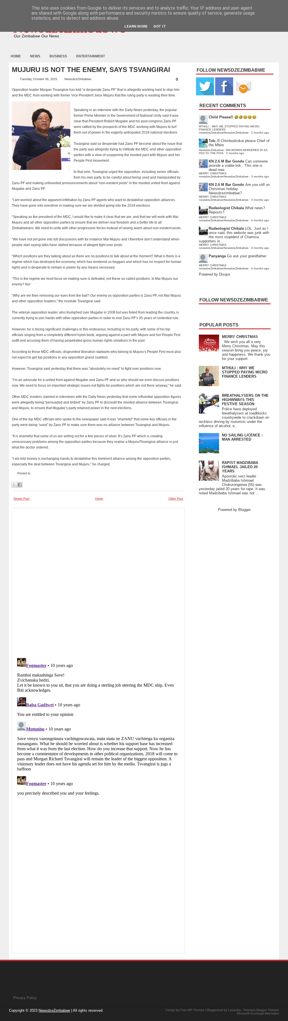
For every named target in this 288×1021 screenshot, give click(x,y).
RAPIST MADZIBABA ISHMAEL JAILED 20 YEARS (240, 467)
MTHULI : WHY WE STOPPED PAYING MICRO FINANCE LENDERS (244, 372)
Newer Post (22, 498)
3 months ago (260, 176)
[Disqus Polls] (98, 581)
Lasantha (234, 1010)
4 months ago (260, 220)
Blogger (244, 510)
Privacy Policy (25, 998)
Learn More (136, 26)
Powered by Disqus (214, 274)
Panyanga (217, 256)
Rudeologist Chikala (226, 208)
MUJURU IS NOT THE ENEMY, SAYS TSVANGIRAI (91, 69)
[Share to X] (14, 485)
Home (16, 56)
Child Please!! (221, 117)
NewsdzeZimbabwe (54, 1010)
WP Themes (196, 1010)
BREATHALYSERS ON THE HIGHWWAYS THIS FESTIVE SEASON (245, 399)
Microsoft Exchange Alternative (258, 1013)
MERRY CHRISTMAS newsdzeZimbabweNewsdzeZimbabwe (224, 175)
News (35, 56)
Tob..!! (214, 141)
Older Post (175, 498)
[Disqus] (98, 726)
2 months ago (260, 132)
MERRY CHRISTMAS (240, 337)
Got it (159, 26)
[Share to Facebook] (19, 485)
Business (58, 56)
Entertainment (90, 56)
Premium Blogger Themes (261, 1010)
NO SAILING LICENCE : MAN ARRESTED (242, 437)
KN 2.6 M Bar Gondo (226, 161)
